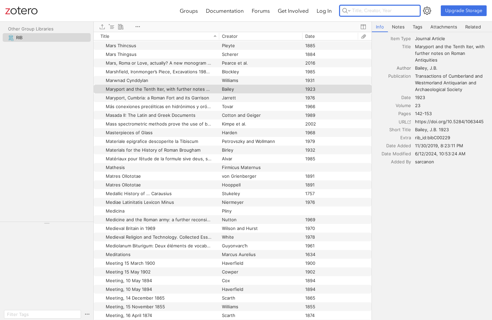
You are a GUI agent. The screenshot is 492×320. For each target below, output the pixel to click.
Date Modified (396, 153)
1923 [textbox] (420, 97)
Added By (401, 161)
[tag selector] (46, 225)
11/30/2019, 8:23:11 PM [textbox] (439, 145)
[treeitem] (47, 37)
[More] (137, 26)
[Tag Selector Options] (87, 314)
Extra (405, 137)
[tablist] (432, 27)
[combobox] (451, 38)
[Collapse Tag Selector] (46, 223)
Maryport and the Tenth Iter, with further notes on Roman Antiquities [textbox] (450, 53)
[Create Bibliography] (120, 26)
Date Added (398, 145)
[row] (233, 36)
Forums (261, 10)
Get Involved (293, 10)
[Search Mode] (346, 10)
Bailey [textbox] (421, 68)
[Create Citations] (111, 26)
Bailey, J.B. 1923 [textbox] (432, 129)
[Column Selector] (363, 26)
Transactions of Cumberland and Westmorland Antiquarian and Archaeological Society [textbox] (449, 82)
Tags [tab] (417, 26)
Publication (399, 76)
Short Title (400, 129)
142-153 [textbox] (423, 113)
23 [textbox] (417, 105)
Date (406, 97)
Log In (324, 10)
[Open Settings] (427, 10)
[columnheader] (156, 36)
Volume (403, 105)
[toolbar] (233, 27)
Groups (189, 10)
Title (406, 46)
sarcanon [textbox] (424, 161)
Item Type (401, 38)
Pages (404, 113)
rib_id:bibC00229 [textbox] (432, 137)
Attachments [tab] (443, 26)
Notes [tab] (398, 26)
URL (403, 122)
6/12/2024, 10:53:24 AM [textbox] (440, 153)
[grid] (233, 176)
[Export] (102, 26)
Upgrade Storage (463, 10)
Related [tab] (473, 26)
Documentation (225, 10)
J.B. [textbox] (433, 68)
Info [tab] (380, 26)
